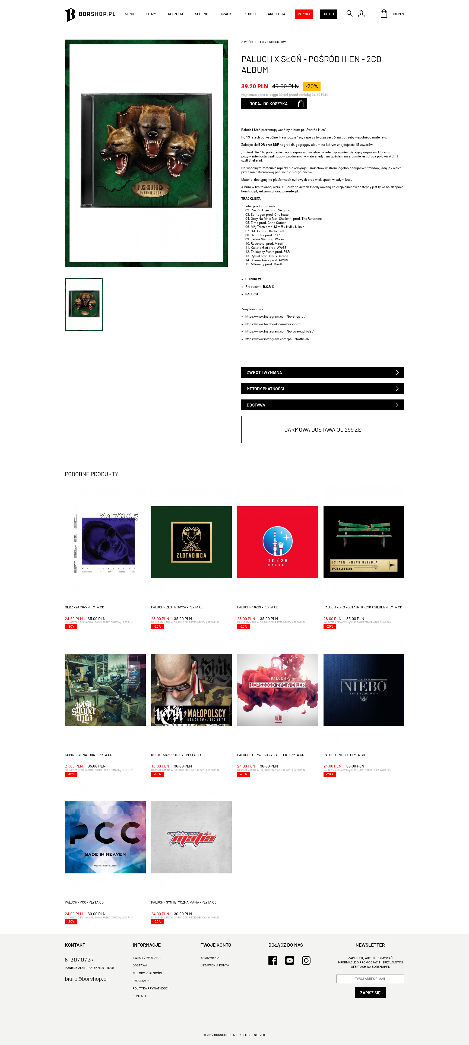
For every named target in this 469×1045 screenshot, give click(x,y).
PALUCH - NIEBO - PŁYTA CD (344, 755)
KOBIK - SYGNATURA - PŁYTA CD (88, 755)
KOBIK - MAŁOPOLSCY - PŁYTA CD (176, 755)
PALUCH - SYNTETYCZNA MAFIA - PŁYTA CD (184, 902)
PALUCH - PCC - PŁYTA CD (84, 902)
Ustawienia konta (215, 965)
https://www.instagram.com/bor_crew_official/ (279, 331)
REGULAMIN (141, 981)
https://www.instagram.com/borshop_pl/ (275, 316)
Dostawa (256, 404)
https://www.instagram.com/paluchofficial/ (277, 339)
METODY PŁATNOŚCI (147, 973)
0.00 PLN (397, 14)
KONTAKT (140, 996)
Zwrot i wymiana (264, 372)
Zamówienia (210, 958)
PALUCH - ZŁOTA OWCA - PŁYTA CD (177, 607)
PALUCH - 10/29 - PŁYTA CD (257, 607)
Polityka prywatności (151, 988)
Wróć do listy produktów (265, 42)
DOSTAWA (140, 965)
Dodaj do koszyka (268, 103)
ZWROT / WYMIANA (146, 958)
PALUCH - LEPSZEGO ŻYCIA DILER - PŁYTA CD (270, 755)
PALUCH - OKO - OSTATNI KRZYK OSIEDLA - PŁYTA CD (363, 607)
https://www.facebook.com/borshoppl (273, 324)
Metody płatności (265, 388)
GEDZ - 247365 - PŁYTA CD (84, 607)
